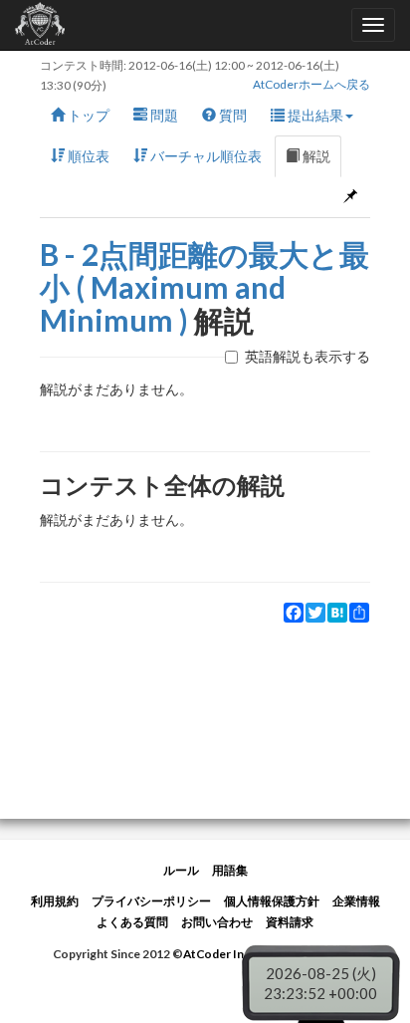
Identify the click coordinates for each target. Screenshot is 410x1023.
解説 (315, 155)
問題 (162, 115)
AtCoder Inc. (218, 953)
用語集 (230, 870)
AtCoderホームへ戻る (311, 84)
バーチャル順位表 (204, 155)
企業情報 (356, 901)
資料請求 (289, 921)
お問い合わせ (217, 921)
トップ (87, 115)
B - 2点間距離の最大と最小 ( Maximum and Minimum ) (204, 287)
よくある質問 (132, 921)
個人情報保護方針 (271, 901)
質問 (231, 115)
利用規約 (55, 901)
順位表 (87, 155)
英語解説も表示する (307, 356)
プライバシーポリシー (151, 901)
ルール (181, 870)
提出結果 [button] (314, 115)
